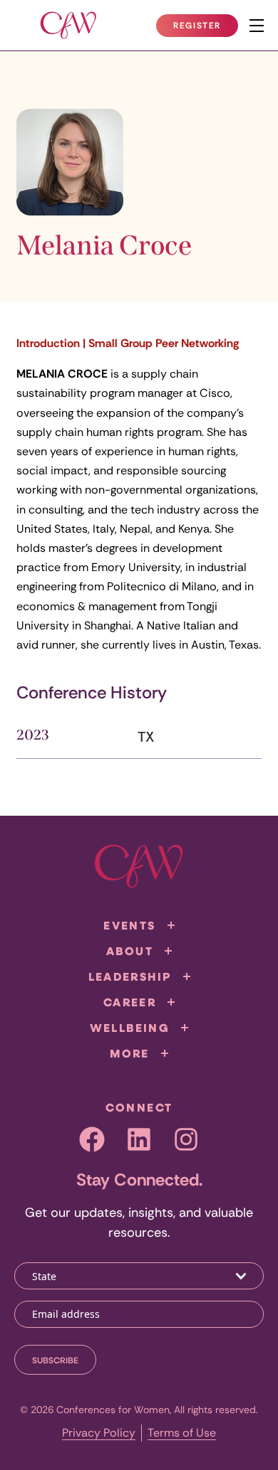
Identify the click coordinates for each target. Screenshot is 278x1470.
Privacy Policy (98, 1432)
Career (129, 1002)
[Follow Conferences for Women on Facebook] (92, 1139)
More (130, 1053)
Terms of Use (182, 1432)
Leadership (130, 976)
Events (129, 925)
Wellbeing (130, 1027)
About (129, 951)
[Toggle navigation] (256, 25)
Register (205, 28)
